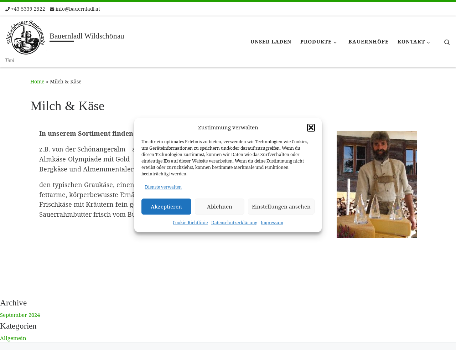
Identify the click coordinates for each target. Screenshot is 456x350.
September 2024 (20, 314)
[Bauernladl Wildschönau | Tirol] (26, 37)
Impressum (272, 223)
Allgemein (13, 337)
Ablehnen (219, 206)
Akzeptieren (166, 206)
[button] (311, 127)
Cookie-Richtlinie (190, 223)
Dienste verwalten (163, 187)
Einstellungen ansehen (281, 206)
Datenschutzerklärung (234, 223)
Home (37, 81)
